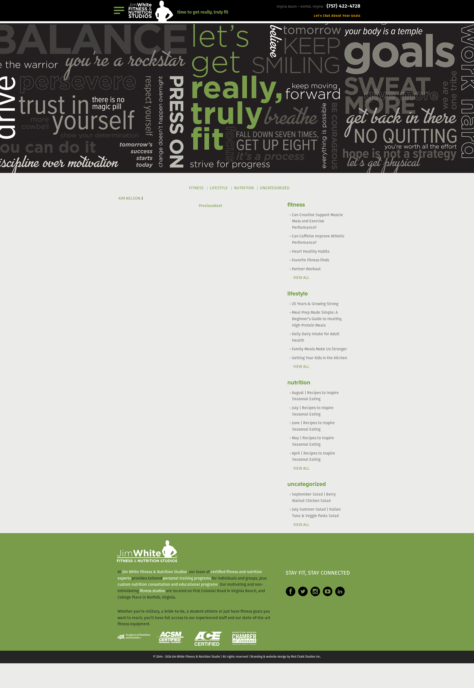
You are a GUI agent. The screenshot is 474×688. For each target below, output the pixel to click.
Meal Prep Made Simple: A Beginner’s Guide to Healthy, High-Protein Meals (317, 319)
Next (218, 206)
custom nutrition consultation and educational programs (168, 585)
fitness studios (152, 591)
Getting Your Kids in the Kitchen (319, 358)
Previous (206, 206)
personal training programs (187, 579)
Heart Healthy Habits (310, 252)
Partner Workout (306, 269)
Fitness (196, 188)
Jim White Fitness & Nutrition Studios (154, 572)
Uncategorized (274, 188)
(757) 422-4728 (343, 6)
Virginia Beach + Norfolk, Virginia (300, 6)
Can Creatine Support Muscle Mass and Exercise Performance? (317, 221)
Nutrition (244, 188)
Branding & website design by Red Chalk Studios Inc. (286, 656)
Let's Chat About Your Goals (337, 16)
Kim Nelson (129, 199)
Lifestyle (219, 188)
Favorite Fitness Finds (310, 260)
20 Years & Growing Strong (315, 304)
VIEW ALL (301, 278)
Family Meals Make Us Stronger (319, 349)
